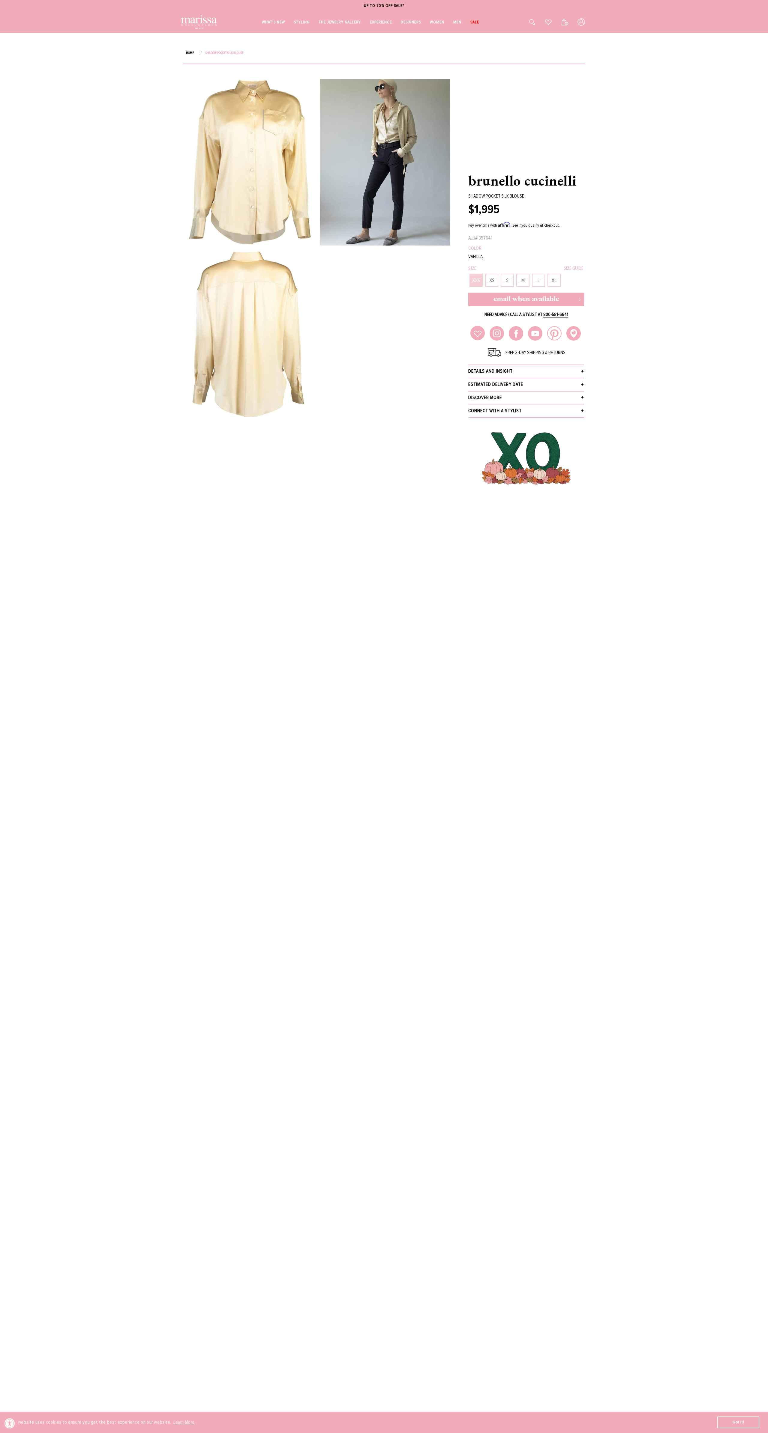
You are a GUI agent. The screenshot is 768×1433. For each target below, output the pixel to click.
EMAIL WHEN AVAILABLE (526, 299)
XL (554, 280)
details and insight (490, 371)
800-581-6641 (555, 314)
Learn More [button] (184, 1422)
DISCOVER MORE (485, 398)
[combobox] (525, 22)
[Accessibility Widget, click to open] (9, 1423)
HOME (190, 53)
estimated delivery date (495, 384)
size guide (574, 268)
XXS (476, 280)
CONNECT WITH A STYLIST (495, 411)
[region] (384, 6)
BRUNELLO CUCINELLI (522, 180)
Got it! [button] (738, 1422)
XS (491, 280)
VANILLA (475, 256)
